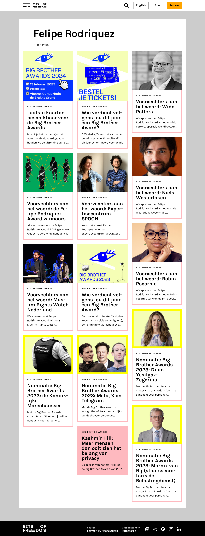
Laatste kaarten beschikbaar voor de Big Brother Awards (47, 120)
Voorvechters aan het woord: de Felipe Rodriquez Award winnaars (47, 211)
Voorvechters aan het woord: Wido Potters (156, 107)
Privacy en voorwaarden (102, 531)
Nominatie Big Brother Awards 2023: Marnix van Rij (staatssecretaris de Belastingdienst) (157, 468)
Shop (158, 5)
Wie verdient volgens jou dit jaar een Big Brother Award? (102, 120)
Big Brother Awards (39, 106)
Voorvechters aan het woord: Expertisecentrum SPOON (102, 211)
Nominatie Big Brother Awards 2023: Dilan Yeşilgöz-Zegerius (154, 370)
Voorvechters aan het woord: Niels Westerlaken (156, 193)
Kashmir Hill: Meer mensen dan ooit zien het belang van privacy (101, 448)
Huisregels (129, 531)
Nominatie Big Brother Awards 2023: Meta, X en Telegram (101, 393)
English (141, 5)
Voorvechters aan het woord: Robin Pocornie (156, 279)
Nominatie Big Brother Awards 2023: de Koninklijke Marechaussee (47, 396)
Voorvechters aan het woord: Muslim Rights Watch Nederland (48, 302)
